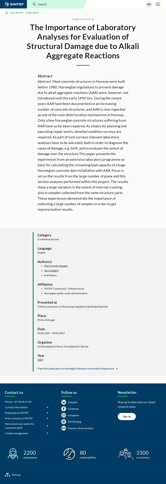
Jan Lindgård (51, 270)
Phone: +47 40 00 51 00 (18, 401)
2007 (40, 359)
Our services (17, 12)
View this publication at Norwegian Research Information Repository (76, 368)
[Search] (34, 4)
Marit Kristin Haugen (56, 265)
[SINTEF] (13, 4)
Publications (32, 12)
